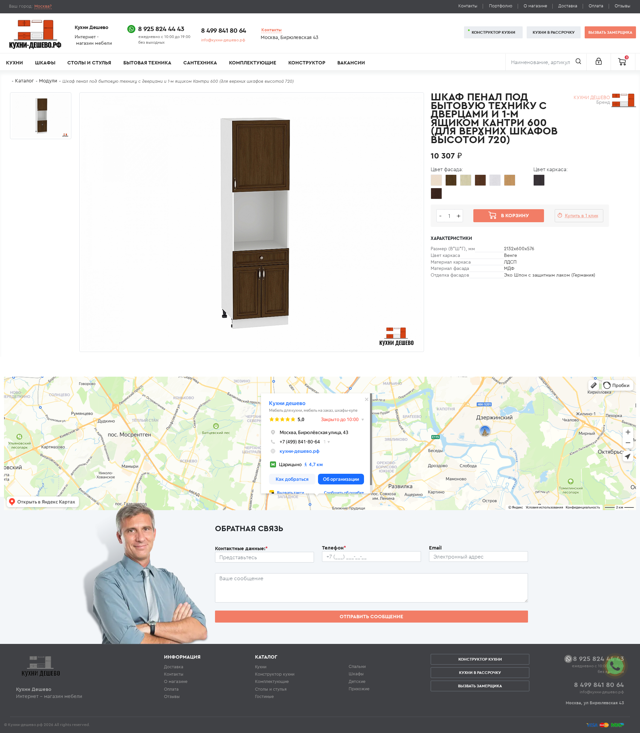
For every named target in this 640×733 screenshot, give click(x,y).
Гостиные (264, 696)
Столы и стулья (89, 62)
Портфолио (500, 6)
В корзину (515, 215)
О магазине (535, 6)
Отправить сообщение (371, 616)
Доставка (567, 6)
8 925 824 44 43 (161, 28)
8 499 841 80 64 (223, 30)
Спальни (357, 666)
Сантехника (200, 62)
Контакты (467, 6)
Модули (48, 80)
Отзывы (622, 6)
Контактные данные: (241, 548)
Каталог (24, 80)
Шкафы (45, 62)
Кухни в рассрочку (554, 32)
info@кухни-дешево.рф (223, 39)
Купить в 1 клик (581, 216)
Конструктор (306, 62)
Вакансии (351, 62)
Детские (357, 681)
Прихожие (359, 688)
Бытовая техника (147, 62)
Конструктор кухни (493, 32)
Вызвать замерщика (610, 32)
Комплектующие (252, 62)
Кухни (14, 62)
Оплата (596, 6)
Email (435, 547)
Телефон (334, 547)
